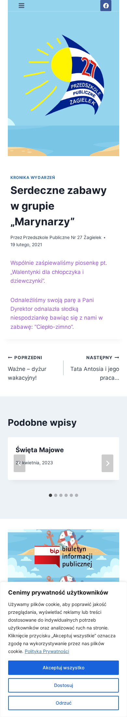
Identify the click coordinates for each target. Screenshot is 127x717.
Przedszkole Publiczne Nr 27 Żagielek (62, 237)
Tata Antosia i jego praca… (94, 368)
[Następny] (107, 463)
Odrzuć (64, 703)
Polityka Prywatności (47, 651)
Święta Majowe (40, 450)
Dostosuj (63, 685)
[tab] (50, 495)
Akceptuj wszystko (63, 667)
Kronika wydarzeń (32, 177)
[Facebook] (105, 5)
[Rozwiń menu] (22, 5)
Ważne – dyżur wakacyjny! (27, 368)
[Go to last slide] (19, 463)
